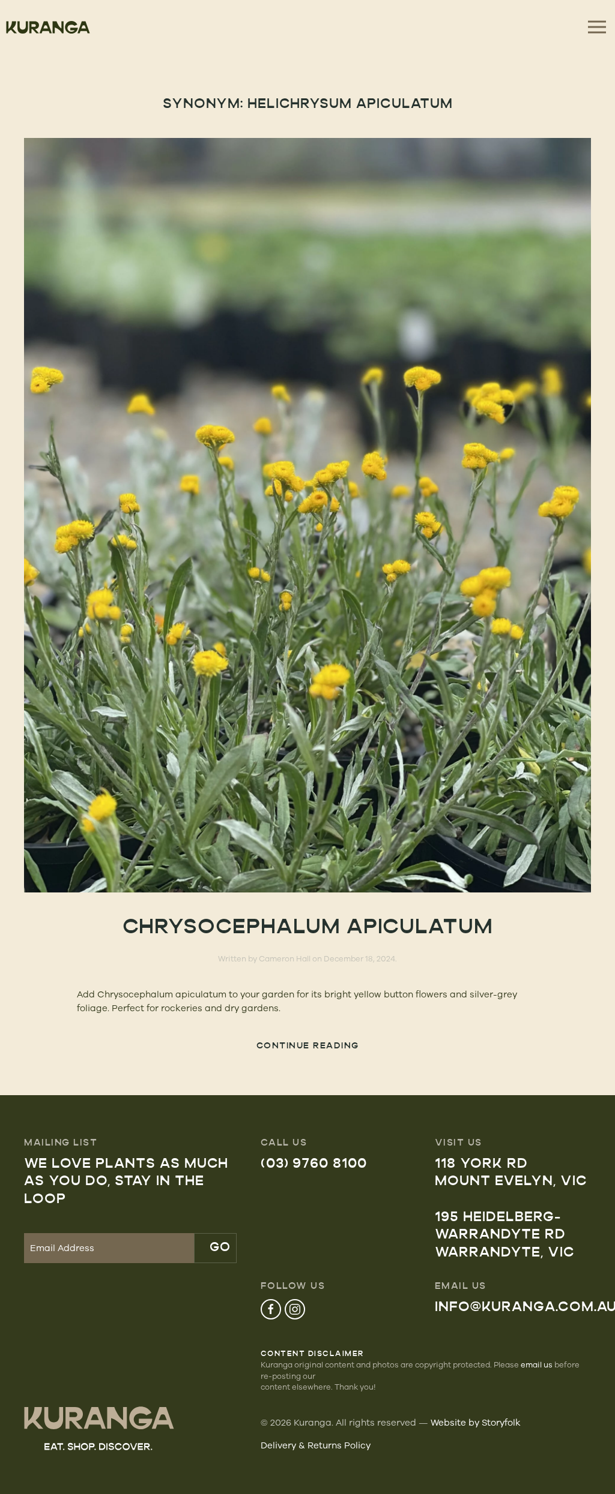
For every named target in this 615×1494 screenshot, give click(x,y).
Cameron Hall (285, 958)
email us (537, 1364)
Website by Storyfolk (476, 1422)
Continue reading (307, 1046)
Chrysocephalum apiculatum (308, 928)
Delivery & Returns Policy (316, 1445)
